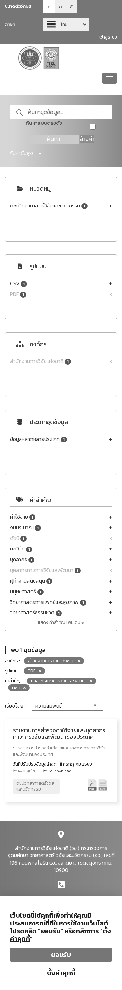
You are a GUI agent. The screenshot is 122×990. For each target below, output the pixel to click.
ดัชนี (17, 538)
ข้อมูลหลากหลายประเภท (37, 439)
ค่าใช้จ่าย (21, 517)
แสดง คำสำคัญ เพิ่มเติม (59, 622)
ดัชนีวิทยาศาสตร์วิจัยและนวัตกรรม (47, 205)
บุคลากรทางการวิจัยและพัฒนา (44, 570)
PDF (17, 294)
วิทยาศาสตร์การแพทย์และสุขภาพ (47, 602)
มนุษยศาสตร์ (25, 591)
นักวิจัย (20, 548)
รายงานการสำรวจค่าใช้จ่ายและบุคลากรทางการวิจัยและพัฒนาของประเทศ (59, 733)
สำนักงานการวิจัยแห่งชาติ (39, 361)
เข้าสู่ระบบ (108, 37)
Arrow (66, 24)
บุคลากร (21, 559)
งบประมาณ (24, 527)
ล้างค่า (87, 139)
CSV (17, 283)
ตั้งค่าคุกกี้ (61, 973)
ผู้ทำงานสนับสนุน (30, 580)
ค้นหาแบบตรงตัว (44, 123)
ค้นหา (53, 139)
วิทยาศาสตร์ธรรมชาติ (35, 612)
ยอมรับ (61, 955)
